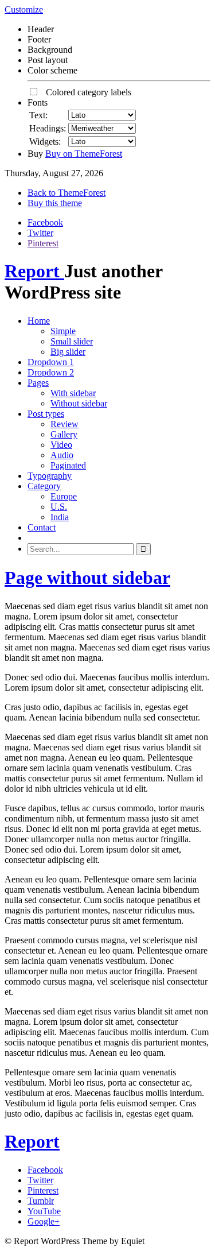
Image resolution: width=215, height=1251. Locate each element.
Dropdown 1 (51, 362)
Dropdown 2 (51, 372)
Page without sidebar (87, 577)
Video (61, 445)
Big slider (67, 352)
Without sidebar (78, 403)
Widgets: (45, 141)
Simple (63, 331)
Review (64, 424)
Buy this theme (55, 203)
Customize (24, 9)
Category (44, 486)
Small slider (71, 341)
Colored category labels (85, 92)
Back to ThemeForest (66, 192)
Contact (42, 527)
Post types (46, 414)
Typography (50, 476)
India (59, 517)
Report (34, 271)
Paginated (68, 465)
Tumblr (41, 1201)
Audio (61, 455)
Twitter (40, 233)
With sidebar (73, 393)
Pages (38, 383)
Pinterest (43, 243)
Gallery (63, 434)
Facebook (45, 222)
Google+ (44, 1221)
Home (39, 321)
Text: (38, 115)
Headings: (47, 128)
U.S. (58, 507)
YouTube (44, 1211)
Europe (63, 496)
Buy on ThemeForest (83, 153)
